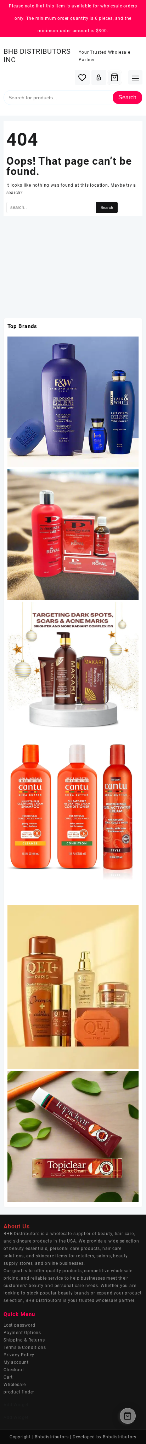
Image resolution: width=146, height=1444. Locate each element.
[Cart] (114, 77)
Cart (8, 1377)
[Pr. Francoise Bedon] (73, 534)
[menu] (135, 77)
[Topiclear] (73, 1136)
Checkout (14, 1369)
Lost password (19, 1325)
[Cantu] (73, 818)
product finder (19, 1392)
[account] (98, 77)
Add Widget (16, 1404)
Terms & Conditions (25, 1347)
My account (16, 1362)
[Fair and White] (73, 401)
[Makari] (73, 666)
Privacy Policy (19, 1354)
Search (127, 97)
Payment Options (22, 1332)
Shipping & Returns (24, 1340)
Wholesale (15, 1384)
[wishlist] (82, 77)
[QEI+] (73, 986)
